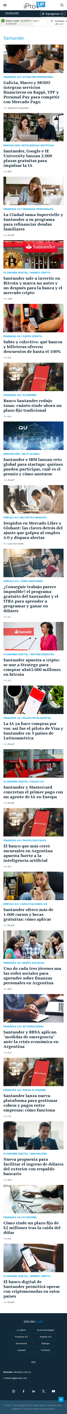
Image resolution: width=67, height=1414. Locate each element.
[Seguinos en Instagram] (13, 1391)
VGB (9, 299)
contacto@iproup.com (15, 1378)
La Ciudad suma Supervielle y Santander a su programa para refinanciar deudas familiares (33, 222)
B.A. (9, 357)
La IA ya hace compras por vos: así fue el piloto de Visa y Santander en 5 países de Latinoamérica (33, 731)
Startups (45, 1343)
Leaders (21, 1350)
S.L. (9, 617)
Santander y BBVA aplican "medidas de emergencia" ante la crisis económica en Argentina (30, 1039)
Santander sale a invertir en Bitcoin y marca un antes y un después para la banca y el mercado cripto (32, 285)
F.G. (9, 1116)
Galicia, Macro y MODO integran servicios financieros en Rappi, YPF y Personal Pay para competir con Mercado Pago (31, 92)
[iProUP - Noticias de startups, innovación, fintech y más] (33, 5)
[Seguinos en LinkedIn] (33, 1391)
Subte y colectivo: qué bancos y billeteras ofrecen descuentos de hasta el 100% (32, 346)
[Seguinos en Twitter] (43, 1391)
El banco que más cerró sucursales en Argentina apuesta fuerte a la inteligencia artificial (28, 853)
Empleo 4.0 (45, 1336)
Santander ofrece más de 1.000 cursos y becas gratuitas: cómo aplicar (28, 914)
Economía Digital (45, 1330)
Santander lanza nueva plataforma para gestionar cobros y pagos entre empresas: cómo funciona (30, 1103)
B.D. (9, 866)
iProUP (10, 235)
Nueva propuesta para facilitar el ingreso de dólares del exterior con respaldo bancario (33, 1166)
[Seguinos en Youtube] (53, 1391)
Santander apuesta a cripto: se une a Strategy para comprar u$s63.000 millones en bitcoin (32, 667)
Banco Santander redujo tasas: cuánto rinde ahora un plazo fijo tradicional (32, 405)
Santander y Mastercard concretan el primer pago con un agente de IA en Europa (33, 791)
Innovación (21, 1343)
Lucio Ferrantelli (15, 543)
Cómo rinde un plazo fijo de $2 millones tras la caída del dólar (32, 1227)
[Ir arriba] (61, 1399)
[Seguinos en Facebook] (23, 1391)
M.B (9, 171)
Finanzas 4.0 (21, 1336)
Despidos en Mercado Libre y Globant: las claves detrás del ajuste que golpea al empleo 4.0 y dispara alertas (33, 530)
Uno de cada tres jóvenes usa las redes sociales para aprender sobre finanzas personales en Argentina (32, 975)
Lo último (21, 1330)
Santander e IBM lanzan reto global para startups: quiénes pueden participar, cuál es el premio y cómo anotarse (33, 467)
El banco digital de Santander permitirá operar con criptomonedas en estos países (31, 1289)
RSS (33, 1362)
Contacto (45, 1350)
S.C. (9, 680)
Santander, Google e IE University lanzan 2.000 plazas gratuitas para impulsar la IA (27, 158)
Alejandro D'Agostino (18, 108)
